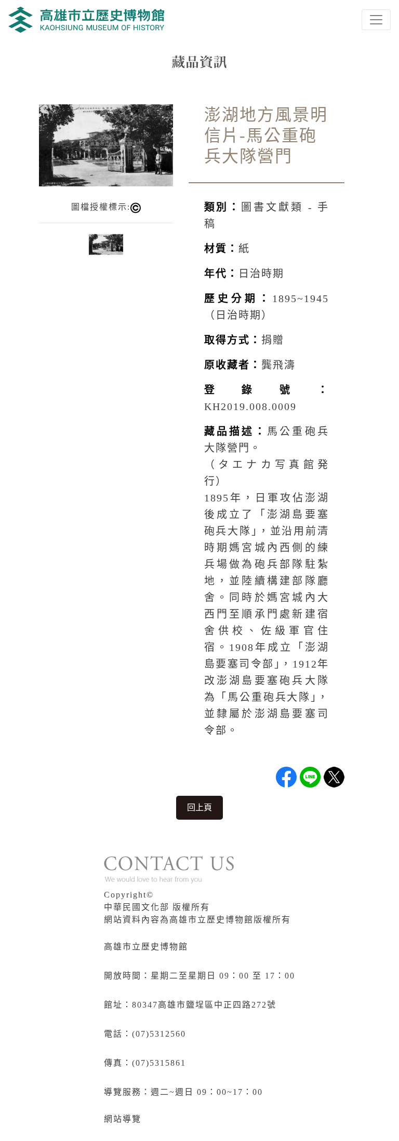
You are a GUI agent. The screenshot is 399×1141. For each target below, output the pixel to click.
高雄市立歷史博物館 (146, 946)
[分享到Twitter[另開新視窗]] (334, 777)
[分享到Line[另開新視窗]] (310, 777)
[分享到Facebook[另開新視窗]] (286, 777)
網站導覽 (122, 1119)
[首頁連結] (86, 19)
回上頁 (199, 807)
